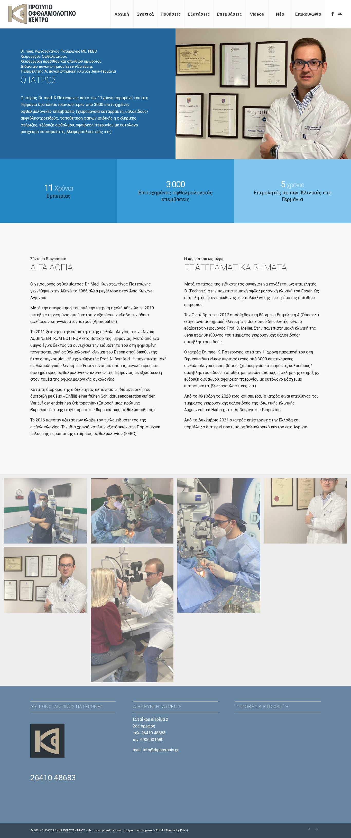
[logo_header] (43, 14)
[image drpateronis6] (134, 512)
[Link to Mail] (340, 14)
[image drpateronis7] (134, 616)
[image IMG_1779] (47, 512)
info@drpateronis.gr (161, 749)
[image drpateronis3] (47, 582)
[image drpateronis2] (220, 547)
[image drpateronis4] (307, 512)
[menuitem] (121, 14)
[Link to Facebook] (332, 14)
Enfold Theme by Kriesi (172, 830)
